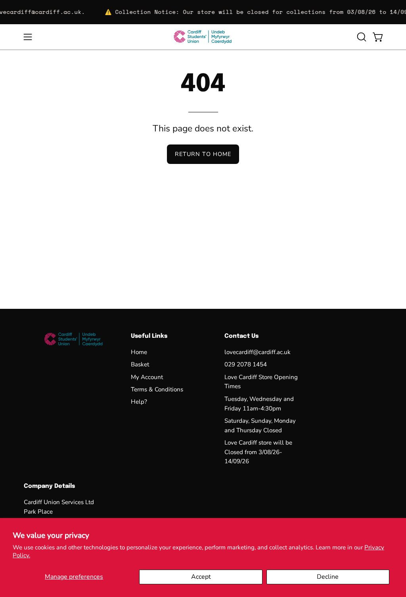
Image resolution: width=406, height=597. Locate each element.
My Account (147, 377)
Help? (139, 402)
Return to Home (203, 154)
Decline (328, 576)
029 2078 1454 (245, 365)
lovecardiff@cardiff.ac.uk (257, 352)
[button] (360, 36)
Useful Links (149, 336)
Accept (201, 576)
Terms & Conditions (157, 389)
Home (139, 352)
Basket (140, 365)
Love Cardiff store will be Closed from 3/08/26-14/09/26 (258, 452)
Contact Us (241, 336)
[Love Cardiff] (203, 37)
